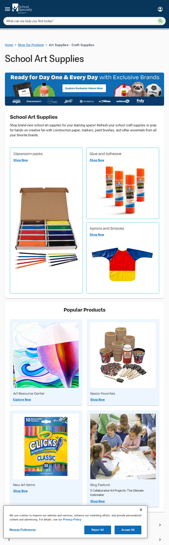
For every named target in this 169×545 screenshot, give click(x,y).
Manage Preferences (22, 529)
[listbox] (84, 540)
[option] (51, 540)
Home (9, 45)
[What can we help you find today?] (160, 21)
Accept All (128, 529)
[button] (160, 9)
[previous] (9, 540)
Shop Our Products (31, 45)
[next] (160, 525)
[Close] (141, 509)
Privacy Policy (72, 519)
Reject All (98, 529)
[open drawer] (7, 9)
